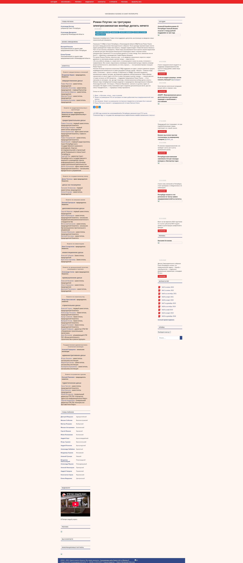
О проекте (113, 2)
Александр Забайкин (68, 449)
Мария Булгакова (67, 362)
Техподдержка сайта (106, 560)
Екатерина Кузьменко (69, 367)
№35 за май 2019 (167, 310)
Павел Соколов (66, 123)
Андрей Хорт (65, 438)
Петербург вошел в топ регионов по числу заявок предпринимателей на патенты (170, 197)
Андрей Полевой (67, 325)
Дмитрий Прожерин (68, 289)
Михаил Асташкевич (68, 427)
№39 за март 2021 (168, 297)
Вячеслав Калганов (68, 224)
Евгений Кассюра (67, 236)
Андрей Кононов (66, 445)
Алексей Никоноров (67, 467)
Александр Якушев (67, 464)
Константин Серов (67, 475)
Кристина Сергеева (68, 260)
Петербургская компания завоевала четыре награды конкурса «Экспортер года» (168, 159)
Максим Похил (66, 96)
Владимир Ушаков (67, 452)
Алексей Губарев (67, 255)
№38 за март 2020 (168, 300)
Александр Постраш (68, 313)
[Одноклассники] (97, 107)
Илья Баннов (66, 390)
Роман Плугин (100, 34)
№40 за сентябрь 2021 (169, 293)
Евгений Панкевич (68, 377)
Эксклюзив (65, 2)
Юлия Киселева (67, 112)
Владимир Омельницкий (65, 460)
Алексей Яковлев (67, 281)
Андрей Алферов (67, 329)
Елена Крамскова (67, 132)
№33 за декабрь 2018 (169, 316)
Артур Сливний (66, 317)
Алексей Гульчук (66, 456)
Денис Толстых (67, 179)
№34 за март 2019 (168, 313)
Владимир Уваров (68, 75)
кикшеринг (115, 32)
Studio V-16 (116, 560)
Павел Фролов (66, 84)
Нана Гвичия (66, 386)
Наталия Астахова (140, 32)
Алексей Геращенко (69, 349)
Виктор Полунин (66, 424)
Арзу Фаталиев (66, 335)
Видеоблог (89, 2)
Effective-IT (125, 560)
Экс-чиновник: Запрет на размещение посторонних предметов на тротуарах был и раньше (123, 101)
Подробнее (162, 73)
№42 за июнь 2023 (168, 287)
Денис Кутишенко (67, 166)
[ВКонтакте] (94, 107)
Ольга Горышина (67, 285)
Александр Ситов (68, 272)
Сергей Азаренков (68, 400)
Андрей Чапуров (66, 471)
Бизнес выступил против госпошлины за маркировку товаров (168, 137)
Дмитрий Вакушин (67, 416)
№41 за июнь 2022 (168, 290)
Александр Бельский (103, 32)
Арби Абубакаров (67, 215)
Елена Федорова (66, 478)
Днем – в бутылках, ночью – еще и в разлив (108, 95)
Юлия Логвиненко (67, 434)
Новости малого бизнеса (121, 9)
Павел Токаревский (68, 138)
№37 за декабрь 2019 (169, 303)
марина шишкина (126, 32)
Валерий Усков (66, 321)
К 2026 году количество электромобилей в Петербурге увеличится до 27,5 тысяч (120, 113)
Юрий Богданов (67, 394)
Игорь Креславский (69, 299)
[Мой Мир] (99, 107)
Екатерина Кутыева (68, 100)
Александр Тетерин (68, 127)
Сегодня (54, 2)
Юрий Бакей (65, 142)
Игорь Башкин (66, 358)
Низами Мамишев (68, 232)
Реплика (78, 2)
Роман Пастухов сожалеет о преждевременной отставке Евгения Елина (117, 103)
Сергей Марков (66, 211)
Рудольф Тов (65, 156)
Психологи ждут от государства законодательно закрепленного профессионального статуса (123, 115)
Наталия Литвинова (68, 188)
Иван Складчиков (68, 246)
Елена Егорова (66, 192)
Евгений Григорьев (68, 202)
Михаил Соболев (66, 420)
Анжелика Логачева (68, 88)
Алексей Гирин (66, 308)
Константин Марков (68, 92)
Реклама (124, 2)
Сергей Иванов (66, 431)
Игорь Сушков (65, 442)
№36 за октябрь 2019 (169, 306)
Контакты (101, 2)
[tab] (75, 81)
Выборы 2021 (137, 2)
